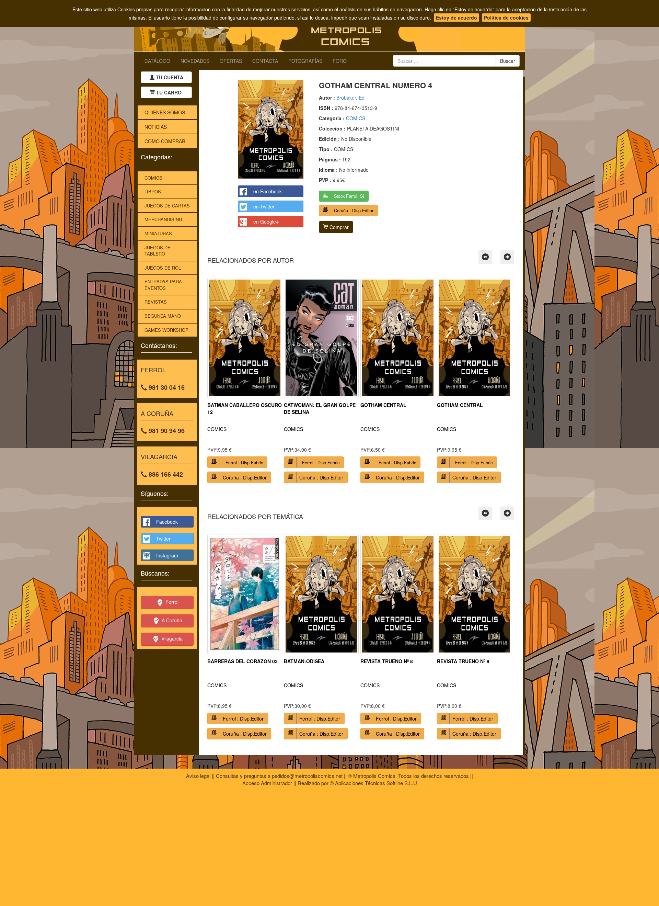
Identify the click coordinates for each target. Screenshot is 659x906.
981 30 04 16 (166, 387)
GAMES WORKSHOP (166, 330)
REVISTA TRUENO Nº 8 (386, 661)
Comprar (338, 227)
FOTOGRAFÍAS (305, 60)
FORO (340, 60)
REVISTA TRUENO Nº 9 (463, 661)
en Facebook (267, 191)
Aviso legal (198, 775)
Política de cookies (506, 17)
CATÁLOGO (157, 60)
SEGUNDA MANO (162, 316)
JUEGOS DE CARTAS (167, 205)
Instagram (167, 555)
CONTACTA (265, 60)
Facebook (167, 521)
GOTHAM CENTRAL (383, 404)
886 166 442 (165, 474)
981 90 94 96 (166, 430)
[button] (485, 257)
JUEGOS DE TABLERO (157, 250)
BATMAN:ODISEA (304, 661)
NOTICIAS (155, 126)
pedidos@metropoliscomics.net (307, 775)
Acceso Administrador (267, 782)
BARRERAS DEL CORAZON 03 (242, 661)
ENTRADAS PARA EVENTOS (163, 284)
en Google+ (266, 221)
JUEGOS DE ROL (162, 267)
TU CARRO (169, 92)
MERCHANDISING (163, 219)
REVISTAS (155, 301)
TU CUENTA (168, 77)
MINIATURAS (158, 233)
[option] (244, 383)
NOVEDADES (195, 60)
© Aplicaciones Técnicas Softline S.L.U (373, 782)
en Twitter (264, 206)
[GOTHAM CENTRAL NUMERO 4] (270, 129)
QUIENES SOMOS (164, 112)
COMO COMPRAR (164, 141)
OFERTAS (231, 60)
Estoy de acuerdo (456, 17)
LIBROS (152, 191)
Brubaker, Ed (350, 97)
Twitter (163, 538)
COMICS (153, 177)
